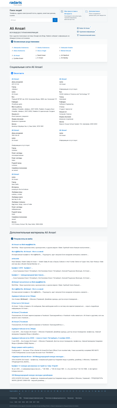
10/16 (38, 402)
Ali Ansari (17, 55)
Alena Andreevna (19, 51)
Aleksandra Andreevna (21, 47)
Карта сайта (13, 391)
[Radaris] (16, 2)
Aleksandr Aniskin (67, 47)
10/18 (30, 402)
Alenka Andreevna (43, 47)
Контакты (79, 398)
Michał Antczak (66, 51)
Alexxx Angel (41, 51)
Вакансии (71, 398)
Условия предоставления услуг (33, 398)
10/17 (34, 402)
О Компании (13, 398)
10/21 (19, 402)
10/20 (23, 402)
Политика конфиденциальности (55, 398)
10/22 (15, 402)
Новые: (11, 402)
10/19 (27, 402)
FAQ (20, 398)
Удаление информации (87, 32)
